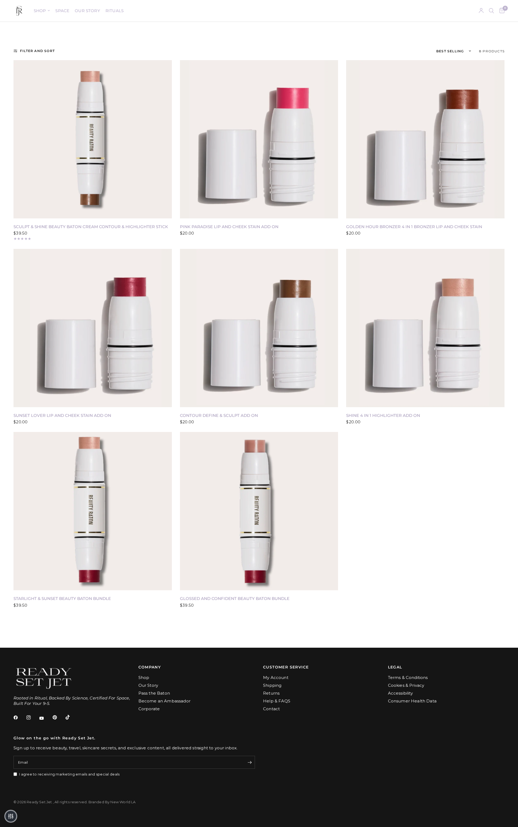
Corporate (149, 708)
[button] (10, 816)
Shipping (272, 685)
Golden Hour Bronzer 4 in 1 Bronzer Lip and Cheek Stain (414, 226)
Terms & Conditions (408, 677)
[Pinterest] (58, 717)
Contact (271, 708)
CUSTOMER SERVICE (286, 667)
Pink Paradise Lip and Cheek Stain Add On (229, 226)
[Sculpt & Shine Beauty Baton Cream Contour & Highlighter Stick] (92, 139)
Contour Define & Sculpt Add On (219, 415)
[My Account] (481, 11)
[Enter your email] (249, 762)
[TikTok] (71, 717)
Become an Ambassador (164, 701)
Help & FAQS (276, 701)
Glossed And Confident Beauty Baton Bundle (234, 598)
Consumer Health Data (412, 701)
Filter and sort (37, 51)
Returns (271, 693)
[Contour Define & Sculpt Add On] (259, 328)
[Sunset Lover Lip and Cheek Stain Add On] (92, 328)
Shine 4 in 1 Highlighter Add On (383, 415)
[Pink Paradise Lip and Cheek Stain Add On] (259, 139)
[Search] (491, 11)
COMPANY (149, 667)
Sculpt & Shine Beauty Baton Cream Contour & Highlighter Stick (90, 226)
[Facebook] (19, 717)
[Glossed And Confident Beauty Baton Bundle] (259, 511)
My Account (275, 677)
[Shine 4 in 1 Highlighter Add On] (425, 328)
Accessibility (400, 693)
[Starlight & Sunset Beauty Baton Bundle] (92, 511)
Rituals (114, 10)
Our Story (87, 10)
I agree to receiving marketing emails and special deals (69, 774)
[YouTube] (45, 718)
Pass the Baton (154, 693)
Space (62, 10)
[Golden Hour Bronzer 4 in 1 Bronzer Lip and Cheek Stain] (425, 139)
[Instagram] (32, 717)
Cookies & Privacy (406, 685)
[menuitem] (42, 11)
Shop (40, 10)
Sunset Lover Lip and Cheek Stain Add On (62, 415)
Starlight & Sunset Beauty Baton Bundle (62, 598)
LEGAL (395, 667)
